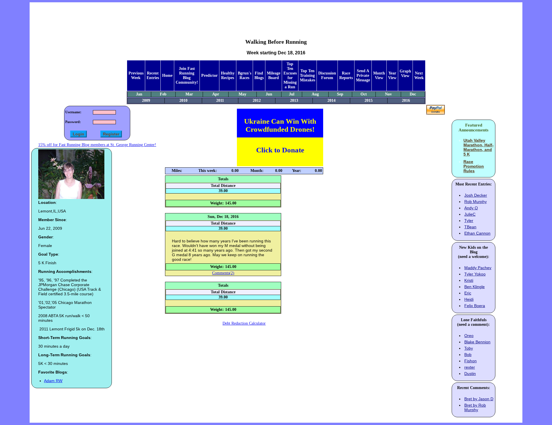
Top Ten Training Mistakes (307, 75)
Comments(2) (223, 273)
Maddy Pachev (477, 267)
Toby (468, 348)
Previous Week (136, 75)
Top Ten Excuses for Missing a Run (290, 75)
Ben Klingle (474, 286)
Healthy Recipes (228, 75)
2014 (331, 100)
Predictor (209, 75)
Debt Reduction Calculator (244, 323)
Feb (163, 94)
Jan (139, 94)
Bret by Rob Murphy (475, 407)
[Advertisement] (276, 16)
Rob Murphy (475, 201)
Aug (315, 94)
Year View (392, 75)
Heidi (469, 299)
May (242, 94)
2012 (257, 100)
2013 (294, 100)
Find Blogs (259, 75)
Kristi (468, 280)
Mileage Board (273, 75)
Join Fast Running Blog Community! (187, 75)
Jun (269, 94)
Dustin (470, 373)
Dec (413, 94)
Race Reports (346, 75)
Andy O (471, 208)
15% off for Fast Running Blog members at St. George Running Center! (97, 145)
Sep (340, 94)
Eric (467, 293)
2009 (146, 100)
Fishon (470, 361)
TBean (470, 227)
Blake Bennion (477, 342)
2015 (369, 100)
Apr (215, 94)
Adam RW (53, 380)
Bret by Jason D (478, 399)
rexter (469, 367)
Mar (189, 94)
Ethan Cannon (477, 233)
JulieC (470, 214)
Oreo (469, 335)
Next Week (419, 75)
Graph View (405, 73)
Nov (388, 94)
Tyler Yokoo (475, 274)
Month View (379, 75)
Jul (291, 94)
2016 (406, 100)
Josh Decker (475, 195)
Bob (467, 354)
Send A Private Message (363, 75)
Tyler (468, 220)
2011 (220, 100)
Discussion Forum (327, 75)
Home (167, 75)
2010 (183, 100)
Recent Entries (153, 75)
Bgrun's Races (244, 75)
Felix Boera (474, 305)
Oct (364, 94)
